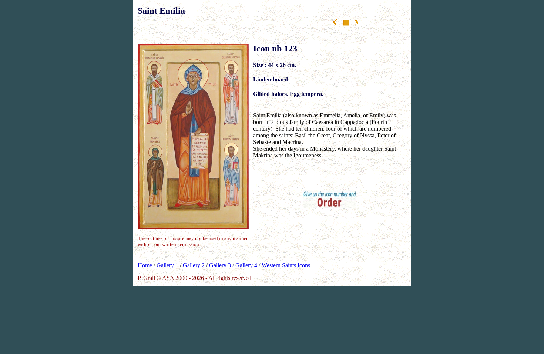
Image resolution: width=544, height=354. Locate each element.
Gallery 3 (220, 265)
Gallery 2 (194, 265)
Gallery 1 (167, 265)
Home (145, 265)
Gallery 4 (246, 265)
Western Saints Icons (286, 265)
